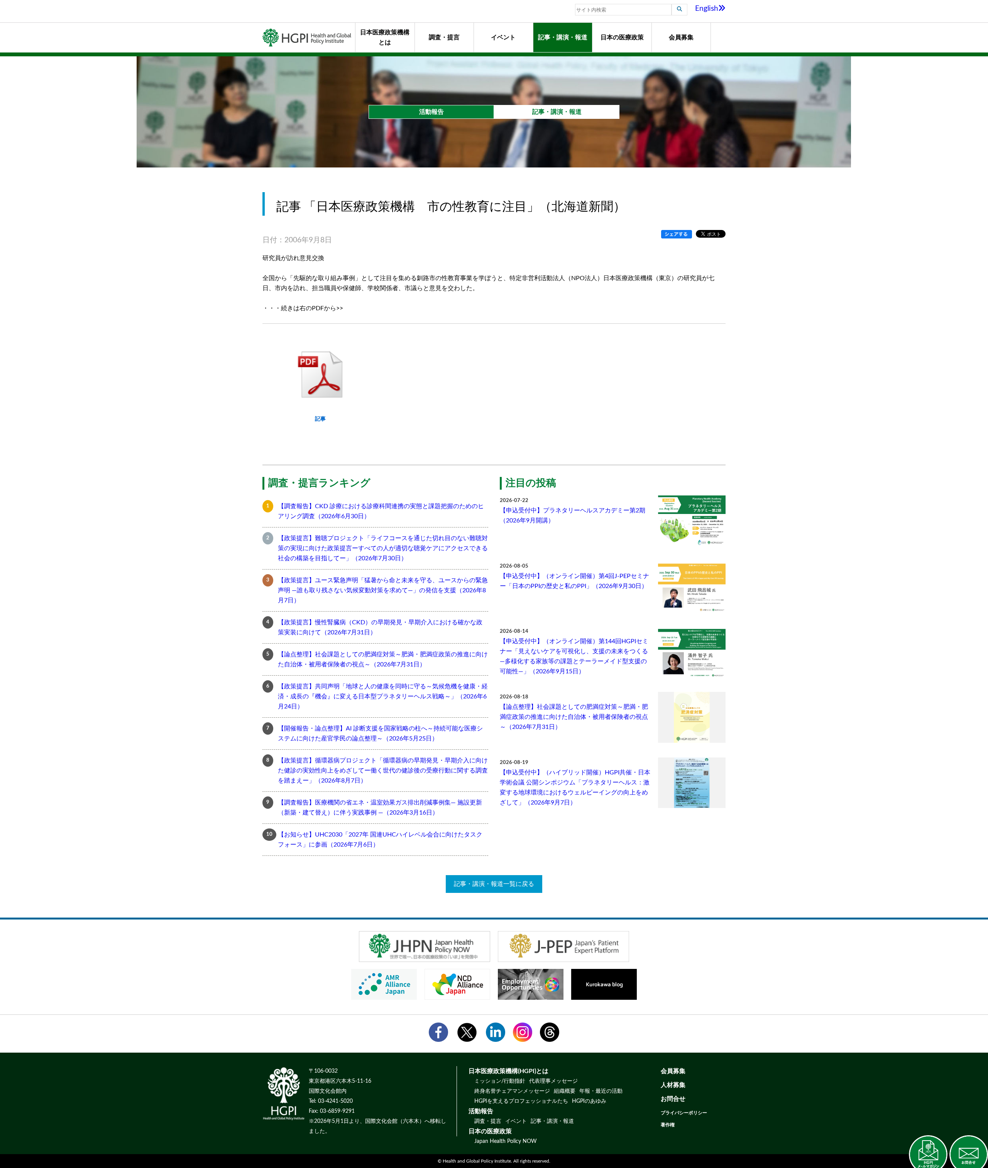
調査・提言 (444, 37)
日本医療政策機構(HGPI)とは (508, 1071)
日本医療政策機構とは (384, 37)
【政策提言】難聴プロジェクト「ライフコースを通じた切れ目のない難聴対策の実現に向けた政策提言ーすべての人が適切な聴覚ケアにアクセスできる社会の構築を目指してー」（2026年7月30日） (383, 548)
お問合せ (673, 1099)
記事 (320, 419)
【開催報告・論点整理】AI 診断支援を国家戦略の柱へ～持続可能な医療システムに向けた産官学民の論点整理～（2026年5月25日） (380, 733)
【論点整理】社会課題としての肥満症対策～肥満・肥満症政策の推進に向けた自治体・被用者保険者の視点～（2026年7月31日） (383, 659)
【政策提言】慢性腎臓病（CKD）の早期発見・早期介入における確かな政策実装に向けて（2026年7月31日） (380, 627)
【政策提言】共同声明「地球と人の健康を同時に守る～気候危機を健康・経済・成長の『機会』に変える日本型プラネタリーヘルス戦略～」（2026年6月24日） (383, 696)
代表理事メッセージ (553, 1081)
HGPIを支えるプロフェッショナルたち (521, 1101)
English (706, 8)
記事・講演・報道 (562, 37)
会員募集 (681, 37)
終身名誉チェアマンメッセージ (512, 1091)
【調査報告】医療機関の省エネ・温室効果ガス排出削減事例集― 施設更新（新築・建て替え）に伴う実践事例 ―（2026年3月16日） (380, 808)
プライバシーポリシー (684, 1113)
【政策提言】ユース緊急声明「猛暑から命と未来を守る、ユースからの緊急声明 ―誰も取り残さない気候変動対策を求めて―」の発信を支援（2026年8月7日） (383, 590)
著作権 (668, 1124)
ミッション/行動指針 (499, 1081)
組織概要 (564, 1091)
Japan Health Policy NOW (505, 1141)
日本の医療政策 (622, 37)
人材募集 (673, 1085)
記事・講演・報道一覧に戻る (494, 884)
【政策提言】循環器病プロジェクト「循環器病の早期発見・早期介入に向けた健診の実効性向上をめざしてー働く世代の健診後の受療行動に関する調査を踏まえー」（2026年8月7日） (383, 770)
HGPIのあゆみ (589, 1101)
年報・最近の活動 (601, 1091)
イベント (503, 37)
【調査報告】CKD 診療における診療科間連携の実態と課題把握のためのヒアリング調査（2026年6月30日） (381, 511)
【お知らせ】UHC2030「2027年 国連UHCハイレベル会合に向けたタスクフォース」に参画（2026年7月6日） (380, 840)
